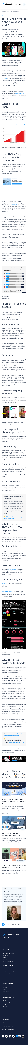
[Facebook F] (3, 1036)
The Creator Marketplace (8, 550)
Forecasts (10, 82)
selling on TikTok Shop (19, 124)
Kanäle (4, 989)
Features (5, 987)
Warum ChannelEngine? (8, 953)
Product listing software (8, 973)
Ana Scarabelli (5, 29)
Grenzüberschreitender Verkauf (10, 977)
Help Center (5, 1000)
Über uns (5, 959)
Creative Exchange (13, 569)
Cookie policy (6, 1019)
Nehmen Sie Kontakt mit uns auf (12, 941)
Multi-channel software (8, 975)
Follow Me (4, 583)
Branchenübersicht (7, 969)
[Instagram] (10, 1036)
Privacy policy (6, 1016)
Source (6, 149)
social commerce (19, 93)
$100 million (15, 204)
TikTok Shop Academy (7, 591)
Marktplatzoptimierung (8, 971)
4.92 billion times (18, 90)
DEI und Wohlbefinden (8, 961)
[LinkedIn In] (6, 1036)
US (15, 721)
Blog (6, 10)
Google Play (5, 1006)
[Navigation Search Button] (20, 4)
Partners (5, 993)
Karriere (4, 957)
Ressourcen (5, 955)
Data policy (5, 1022)
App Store (5, 1004)
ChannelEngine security (8, 1026)
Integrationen (6, 991)
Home (3, 10)
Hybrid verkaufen (7, 979)
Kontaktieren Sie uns (7, 1002)
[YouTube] (13, 1036)
